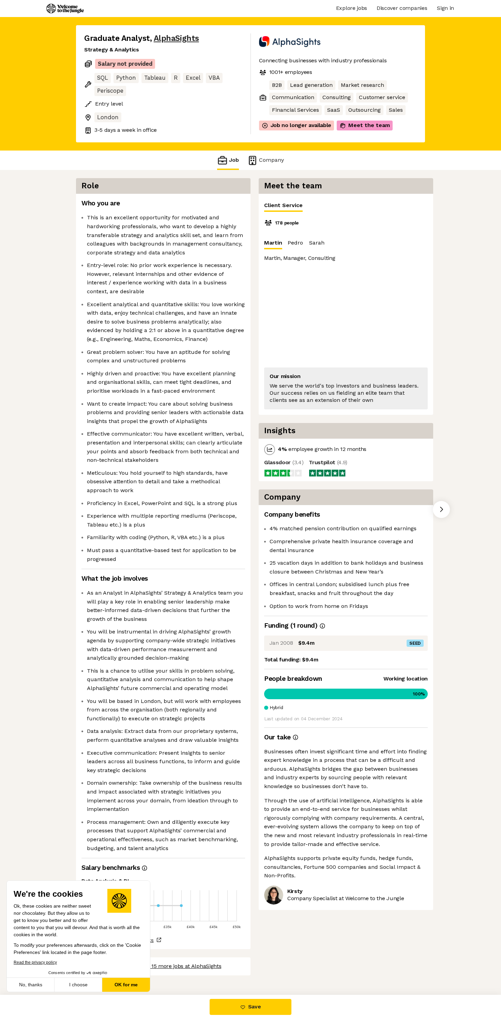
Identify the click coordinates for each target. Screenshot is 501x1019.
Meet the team (369, 125)
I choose (78, 984)
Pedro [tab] (295, 242)
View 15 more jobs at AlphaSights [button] (180, 966)
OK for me (126, 984)
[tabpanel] (346, 313)
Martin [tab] (273, 242)
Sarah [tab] (316, 242)
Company (271, 160)
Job (234, 160)
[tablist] (346, 205)
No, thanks (30, 984)
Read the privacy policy (35, 962)
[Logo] (65, 8)
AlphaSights (176, 38)
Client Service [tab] (283, 205)
